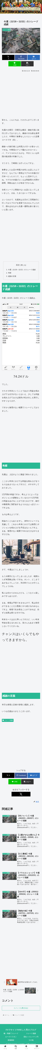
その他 (31, 1040)
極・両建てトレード (11, 1033)
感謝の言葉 (12, 276)
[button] (27, 63)
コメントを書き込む (21, 1008)
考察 (9, 273)
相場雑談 (11, 1040)
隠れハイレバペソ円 (31, 1037)
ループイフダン (11, 1037)
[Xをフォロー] (21, 794)
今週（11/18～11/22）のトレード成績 (22, 270)
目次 (18, 265)
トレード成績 (8, 720)
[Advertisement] (21, 94)
